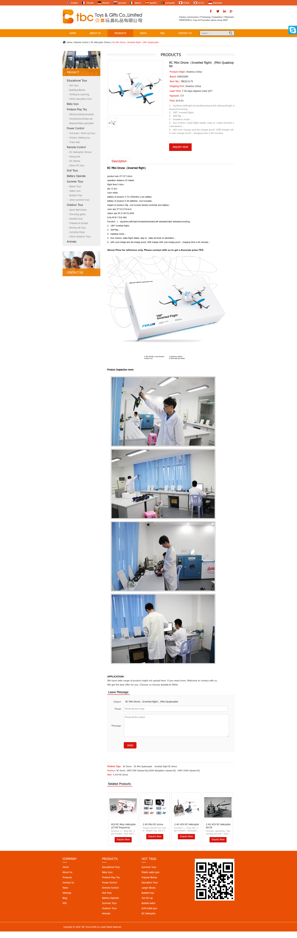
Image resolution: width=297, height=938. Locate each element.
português (170, 3)
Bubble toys (148, 892)
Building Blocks (77, 89)
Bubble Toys (75, 195)
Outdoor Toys (75, 204)
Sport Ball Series (77, 209)
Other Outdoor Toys (80, 236)
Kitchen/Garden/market (81, 114)
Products (120, 33)
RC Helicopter (149, 913)
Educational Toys (77, 80)
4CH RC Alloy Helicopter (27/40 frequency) (123, 826)
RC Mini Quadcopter (143, 766)
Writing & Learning (79, 94)
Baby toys (73, 103)
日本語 (186, 3)
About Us (95, 33)
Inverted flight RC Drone (166, 766)
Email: (118, 708)
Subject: (117, 701)
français (90, 3)
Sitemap (67, 892)
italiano (137, 3)
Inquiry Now (180, 146)
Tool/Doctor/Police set (80, 118)
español (153, 3)
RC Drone (127, 766)
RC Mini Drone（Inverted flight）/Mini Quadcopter (151, 701)
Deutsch (105, 3)
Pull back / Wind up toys (82, 133)
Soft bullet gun (149, 908)
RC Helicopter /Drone (100, 42)
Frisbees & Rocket (78, 223)
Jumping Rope (77, 232)
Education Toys (150, 882)
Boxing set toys (77, 227)
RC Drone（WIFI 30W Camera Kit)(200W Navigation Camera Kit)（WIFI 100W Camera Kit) (158, 770)
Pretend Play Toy (77, 109)
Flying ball (74, 156)
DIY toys (73, 85)
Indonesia (217, 3)
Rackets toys (76, 218)
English (74, 3)
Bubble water (148, 903)
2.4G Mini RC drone (153, 824)
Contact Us (185, 33)
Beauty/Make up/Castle (81, 123)
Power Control (75, 128)
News (143, 33)
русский (122, 3)
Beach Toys (75, 186)
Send (130, 745)
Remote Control (81, 42)
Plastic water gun (151, 872)
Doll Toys (72, 170)
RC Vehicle (74, 160)
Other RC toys (76, 165)
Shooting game (77, 214)
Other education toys (80, 98)
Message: (116, 725)
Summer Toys (75, 181)
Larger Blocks (149, 887)
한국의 (201, 3)
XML (65, 903)
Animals (71, 241)
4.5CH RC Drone (120, 774)
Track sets (74, 142)
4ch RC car (147, 897)
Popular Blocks (149, 877)
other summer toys (79, 199)
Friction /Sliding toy (79, 137)
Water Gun (75, 190)
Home (72, 33)
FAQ (162, 33)
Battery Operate (76, 176)
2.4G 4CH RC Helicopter (186, 824)
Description (119, 161)
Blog (65, 897)
